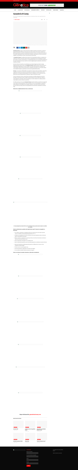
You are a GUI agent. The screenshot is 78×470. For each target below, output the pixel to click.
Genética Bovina (17, 19)
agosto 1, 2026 (15, 442)
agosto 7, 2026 (27, 431)
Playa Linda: (27, 441)
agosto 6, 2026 (39, 431)
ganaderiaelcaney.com (35, 414)
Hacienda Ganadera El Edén (18, 441)
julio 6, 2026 (38, 442)
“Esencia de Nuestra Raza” (41, 441)
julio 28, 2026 (27, 442)
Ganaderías (15, 427)
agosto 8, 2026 (15, 430)
